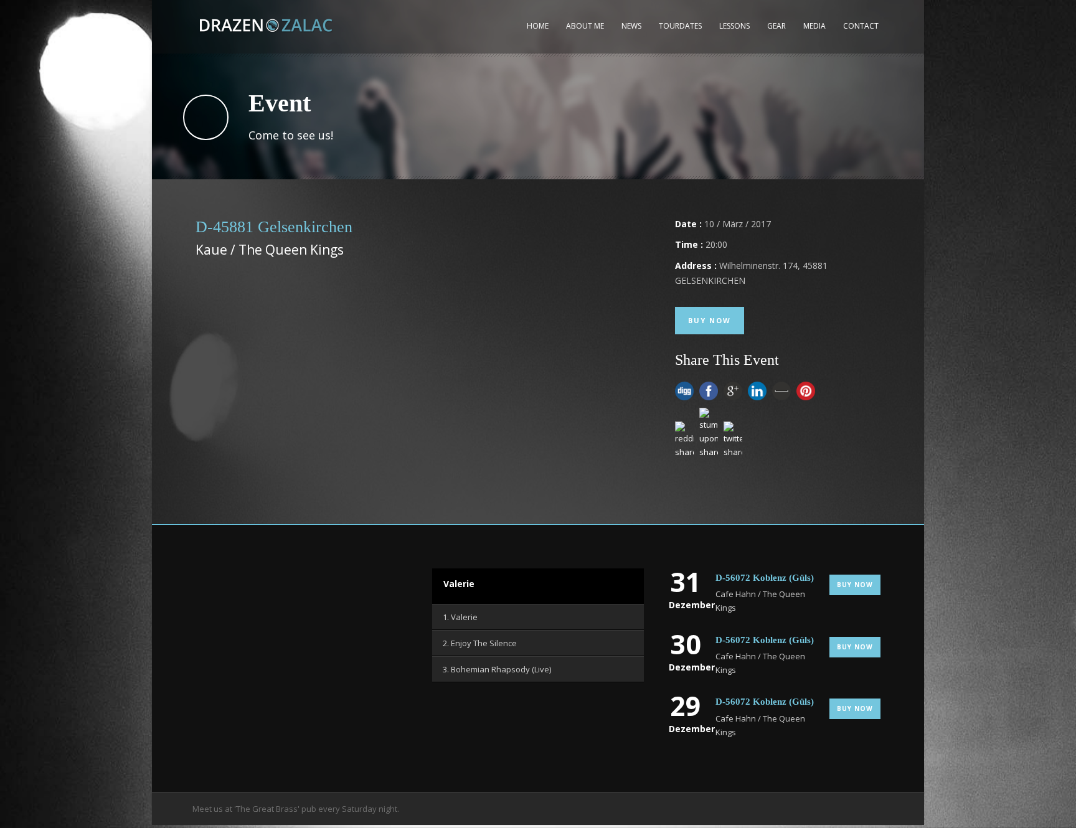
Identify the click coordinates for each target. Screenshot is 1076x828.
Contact (861, 26)
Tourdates (680, 26)
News (631, 26)
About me (585, 26)
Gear (776, 26)
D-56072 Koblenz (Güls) (764, 578)
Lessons (734, 26)
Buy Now (709, 320)
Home (538, 26)
